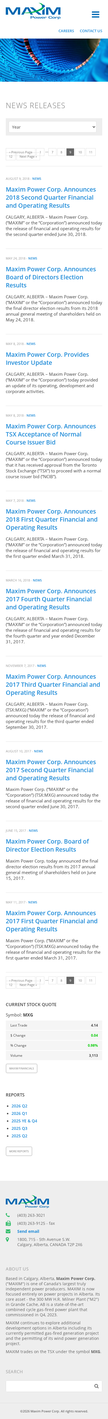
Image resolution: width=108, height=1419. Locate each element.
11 (90, 152)
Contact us (91, 30)
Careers (66, 30)
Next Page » (28, 156)
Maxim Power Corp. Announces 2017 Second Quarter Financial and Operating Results (51, 770)
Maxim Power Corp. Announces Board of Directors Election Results (51, 277)
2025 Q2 (19, 1135)
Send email (28, 1231)
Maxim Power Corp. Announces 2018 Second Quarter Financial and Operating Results (51, 197)
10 (80, 152)
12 (10, 156)
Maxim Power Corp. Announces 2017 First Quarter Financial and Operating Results (52, 921)
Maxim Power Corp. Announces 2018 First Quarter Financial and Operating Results (52, 519)
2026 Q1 (19, 1113)
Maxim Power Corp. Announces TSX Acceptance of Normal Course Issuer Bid (51, 434)
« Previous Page (20, 152)
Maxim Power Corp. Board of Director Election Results (47, 845)
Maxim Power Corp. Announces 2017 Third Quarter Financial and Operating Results (53, 684)
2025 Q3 (19, 1128)
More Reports (19, 1151)
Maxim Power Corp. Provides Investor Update (47, 358)
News (36, 178)
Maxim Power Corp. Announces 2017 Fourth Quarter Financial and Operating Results (51, 599)
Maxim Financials (21, 1068)
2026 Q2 (19, 1106)
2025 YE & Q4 (24, 1121)
